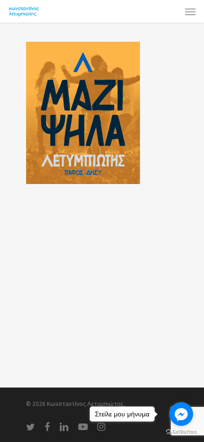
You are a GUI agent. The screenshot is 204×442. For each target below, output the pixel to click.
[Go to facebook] (181, 414)
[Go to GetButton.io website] (181, 432)
